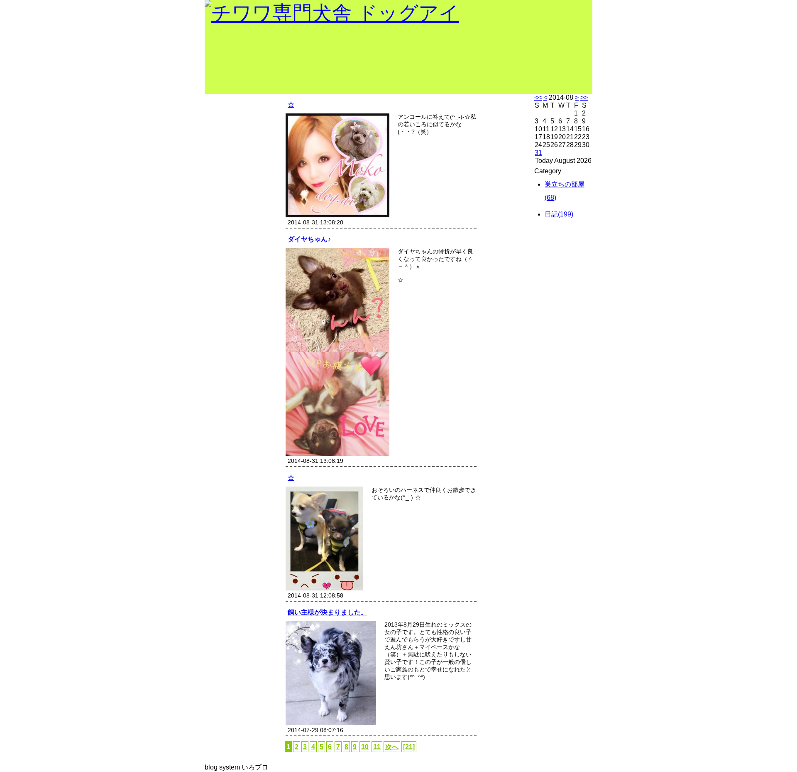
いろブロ (255, 767)
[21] (409, 746)
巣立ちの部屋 (237, 161)
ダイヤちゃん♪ (309, 239)
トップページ (237, 120)
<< (538, 97)
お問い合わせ (237, 211)
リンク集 (230, 244)
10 (365, 746)
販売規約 (230, 194)
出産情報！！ (237, 103)
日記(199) (559, 214)
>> (584, 97)
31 (538, 152)
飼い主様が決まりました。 (327, 612)
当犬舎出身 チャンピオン (237, 141)
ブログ (226, 228)
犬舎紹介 (230, 178)
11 (377, 746)
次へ (391, 746)
